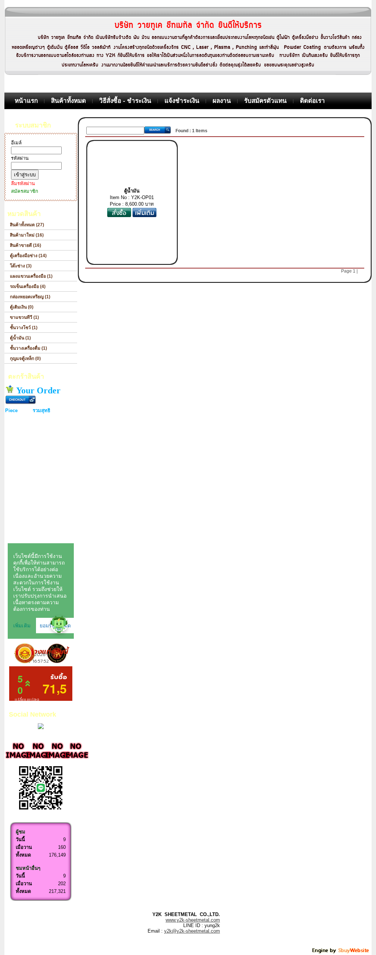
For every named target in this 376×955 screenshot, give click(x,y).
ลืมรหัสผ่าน (23, 183)
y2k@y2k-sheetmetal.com (192, 931)
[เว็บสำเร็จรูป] (341, 952)
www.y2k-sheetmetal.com (193, 920)
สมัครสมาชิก (24, 191)
